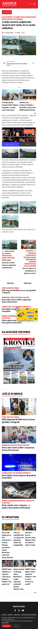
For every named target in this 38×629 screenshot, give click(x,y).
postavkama (5, 622)
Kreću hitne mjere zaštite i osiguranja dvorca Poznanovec (16, 299)
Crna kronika (7, 12)
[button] (30, 4)
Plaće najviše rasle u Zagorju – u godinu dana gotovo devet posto (18, 504)
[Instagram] (19, 610)
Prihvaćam (6, 626)
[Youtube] (23, 610)
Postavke (16, 626)
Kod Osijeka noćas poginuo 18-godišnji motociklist (19, 475)
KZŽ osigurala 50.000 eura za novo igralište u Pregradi (19, 290)
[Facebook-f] (15, 610)
